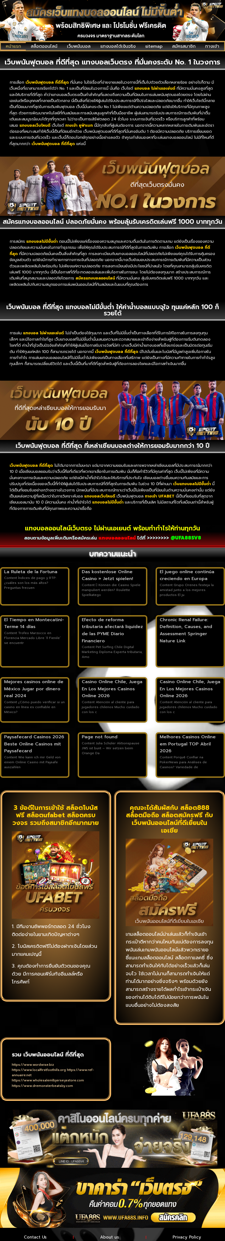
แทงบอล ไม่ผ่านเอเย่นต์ (43, 333)
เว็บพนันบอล (79, 46)
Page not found (99, 737)
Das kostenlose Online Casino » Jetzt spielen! (107, 575)
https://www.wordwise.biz (33, 1064)
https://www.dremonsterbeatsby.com (42, 1085)
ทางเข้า (212, 46)
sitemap (153, 46)
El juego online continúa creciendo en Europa (187, 575)
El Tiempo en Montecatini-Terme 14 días (34, 623)
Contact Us (35, 1237)
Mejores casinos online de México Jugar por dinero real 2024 (33, 689)
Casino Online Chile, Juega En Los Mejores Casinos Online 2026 (112, 689)
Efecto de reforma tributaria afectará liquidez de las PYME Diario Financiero (112, 630)
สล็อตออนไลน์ (44, 46)
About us (109, 1237)
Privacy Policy (187, 1237)
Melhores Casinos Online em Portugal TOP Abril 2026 (188, 744)
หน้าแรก (13, 46)
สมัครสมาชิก (184, 46)
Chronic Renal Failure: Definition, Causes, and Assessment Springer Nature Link (186, 630)
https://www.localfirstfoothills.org (39, 1069)
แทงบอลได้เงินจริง (118, 46)
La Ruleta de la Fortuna (30, 572)
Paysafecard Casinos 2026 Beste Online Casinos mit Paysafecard (34, 744)
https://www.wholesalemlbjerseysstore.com (48, 1080)
